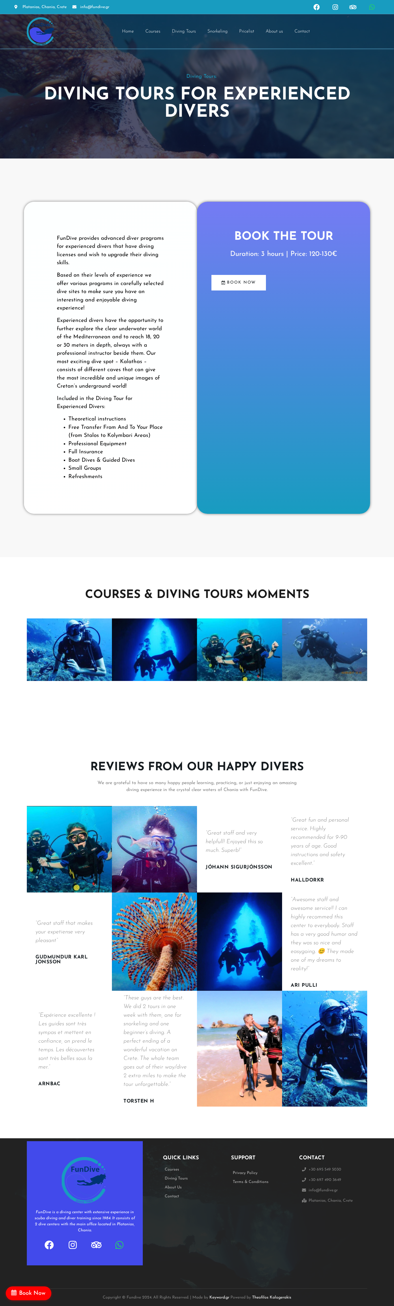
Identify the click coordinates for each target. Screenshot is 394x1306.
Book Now (32, 1293)
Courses (152, 31)
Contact (302, 31)
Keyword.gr (219, 1297)
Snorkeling (217, 31)
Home (128, 31)
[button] (32, 651)
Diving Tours (184, 31)
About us (274, 31)
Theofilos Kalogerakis (271, 1297)
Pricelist (246, 31)
